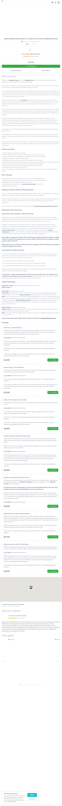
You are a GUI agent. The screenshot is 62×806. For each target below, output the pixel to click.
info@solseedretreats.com (23, 300)
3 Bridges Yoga (29, 80)
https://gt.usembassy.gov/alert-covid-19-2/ (46, 206)
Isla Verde (24, 100)
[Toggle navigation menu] (58, 2)
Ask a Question (46, 70)
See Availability (31, 66)
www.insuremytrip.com (8, 230)
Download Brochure (16, 70)
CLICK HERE (7, 337)
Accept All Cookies (32, 795)
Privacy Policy (12, 801)
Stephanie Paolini (14, 80)
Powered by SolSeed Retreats (17, 615)
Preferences (32, 799)
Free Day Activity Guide (28, 184)
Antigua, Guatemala (25, 294)
